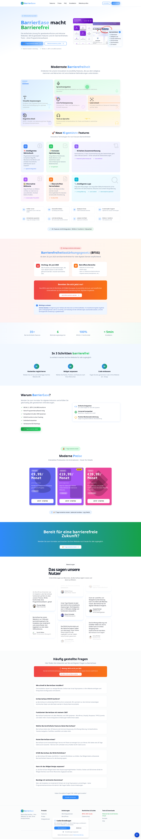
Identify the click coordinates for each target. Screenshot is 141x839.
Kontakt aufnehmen (70, 797)
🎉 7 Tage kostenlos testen (31, 429)
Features (52, 3)
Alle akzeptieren (62, 828)
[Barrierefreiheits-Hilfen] (136, 834)
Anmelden (106, 3)
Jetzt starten (116, 3)
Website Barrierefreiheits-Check (110, 815)
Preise (59, 3)
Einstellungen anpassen (71, 832)
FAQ (65, 3)
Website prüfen (83, 3)
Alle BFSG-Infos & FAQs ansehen (69, 674)
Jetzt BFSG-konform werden (69, 295)
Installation (72, 3)
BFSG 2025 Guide (87, 814)
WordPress (65, 816)
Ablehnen (78, 828)
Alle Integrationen (67, 814)
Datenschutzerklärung (78, 835)
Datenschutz (86, 816)
